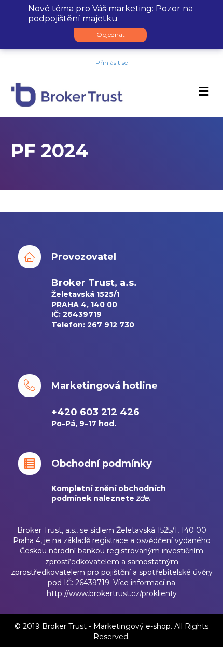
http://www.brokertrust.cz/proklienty (112, 593)
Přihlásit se (111, 63)
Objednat (110, 34)
